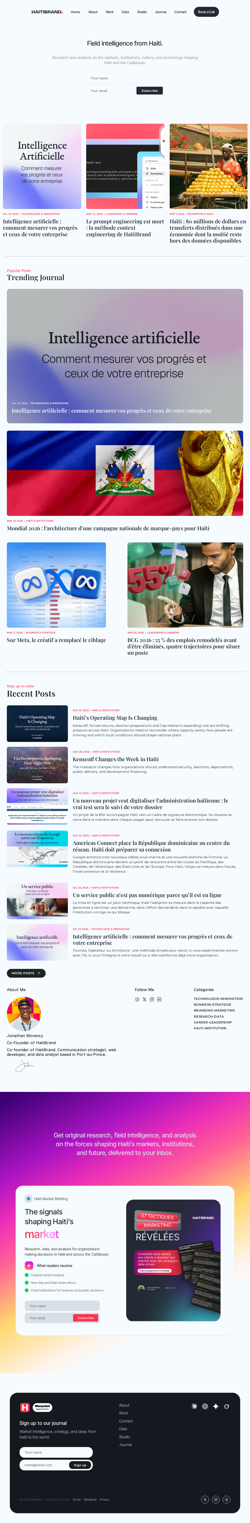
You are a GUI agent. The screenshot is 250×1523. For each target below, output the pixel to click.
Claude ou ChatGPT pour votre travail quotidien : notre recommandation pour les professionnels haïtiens (207, 231)
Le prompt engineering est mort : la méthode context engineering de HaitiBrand (42, 228)
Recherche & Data (117, 214)
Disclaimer (90, 1499)
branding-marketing (214, 1010)
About (124, 1405)
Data (123, 1428)
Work (123, 1412)
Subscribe (149, 91)
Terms (77, 1499)
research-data (209, 1016)
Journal (125, 1444)
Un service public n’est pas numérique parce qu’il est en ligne (147, 895)
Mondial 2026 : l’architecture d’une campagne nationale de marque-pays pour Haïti (108, 528)
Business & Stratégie (41, 632)
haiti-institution (210, 1028)
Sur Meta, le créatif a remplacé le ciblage (56, 639)
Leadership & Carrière (39, 214)
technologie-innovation (218, 999)
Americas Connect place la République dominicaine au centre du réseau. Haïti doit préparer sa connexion (152, 846)
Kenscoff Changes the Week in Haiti (116, 759)
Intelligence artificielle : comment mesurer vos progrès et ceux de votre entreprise (112, 410)
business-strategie (212, 1004)
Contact (126, 1421)
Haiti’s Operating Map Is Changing (115, 717)
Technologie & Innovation (209, 214)
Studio (124, 1436)
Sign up (80, 1465)
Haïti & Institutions (39, 520)
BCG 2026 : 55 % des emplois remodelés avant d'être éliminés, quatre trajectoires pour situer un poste (184, 646)
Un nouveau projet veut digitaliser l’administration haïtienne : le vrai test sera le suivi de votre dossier (151, 803)
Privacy (104, 1499)
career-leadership (213, 1022)
